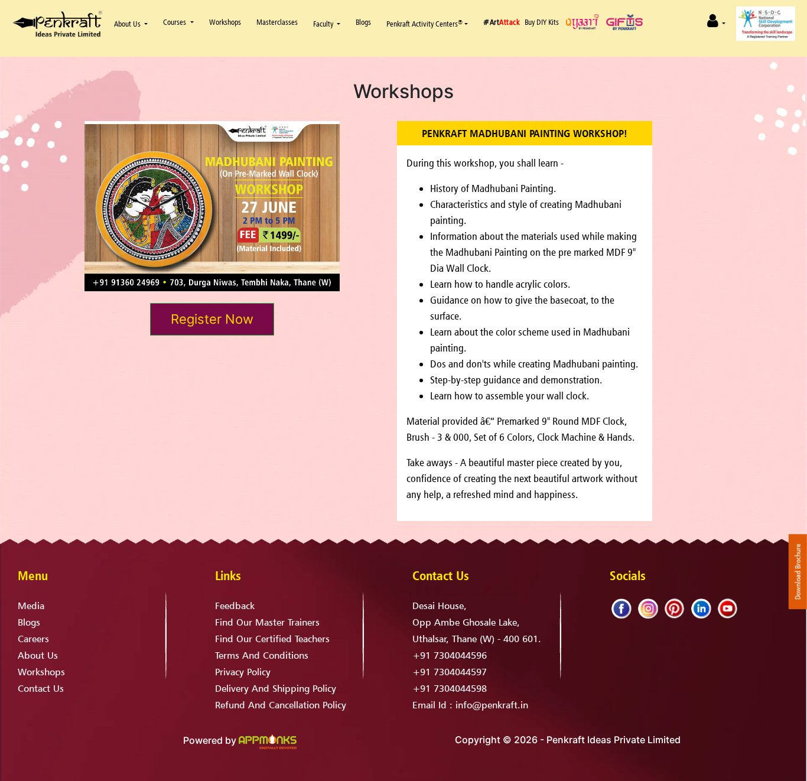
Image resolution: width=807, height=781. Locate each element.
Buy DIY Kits (542, 22)
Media (31, 605)
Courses (175, 22)
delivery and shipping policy (275, 688)
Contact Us (41, 688)
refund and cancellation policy (280, 705)
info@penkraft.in (491, 705)
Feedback (235, 605)
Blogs (363, 22)
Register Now (212, 319)
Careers (33, 639)
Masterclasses (277, 22)
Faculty (323, 23)
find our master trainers (267, 622)
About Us (127, 23)
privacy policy (243, 672)
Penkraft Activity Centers (424, 24)
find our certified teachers (272, 639)
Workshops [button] (225, 22)
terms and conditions (261, 655)
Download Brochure (797, 572)
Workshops (41, 672)
